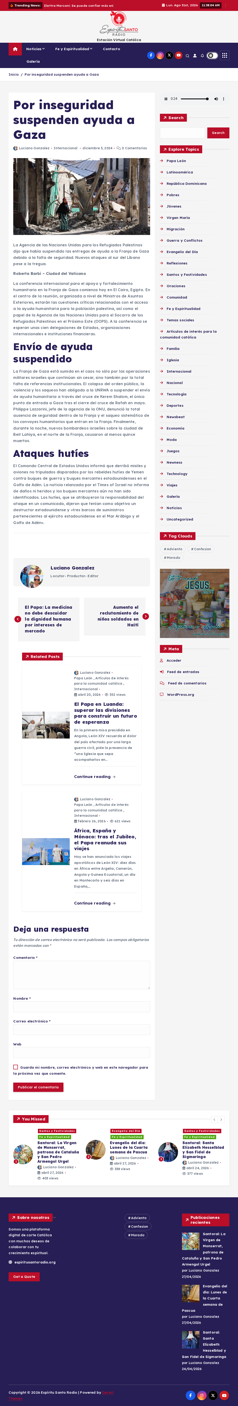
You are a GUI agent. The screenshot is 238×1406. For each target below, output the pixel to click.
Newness (174, 467)
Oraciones (176, 291)
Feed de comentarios (187, 688)
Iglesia (173, 365)
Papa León (83, 683)
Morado (173, 563)
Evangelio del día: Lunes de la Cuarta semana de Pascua (204, 1303)
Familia (173, 354)
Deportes (175, 411)
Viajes (172, 490)
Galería (33, 67)
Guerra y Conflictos (184, 246)
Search (176, 122)
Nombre (21, 1004)
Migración (176, 234)
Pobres (173, 200)
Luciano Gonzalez (34, 153)
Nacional (174, 388)
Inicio (14, 80)
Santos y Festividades (187, 280)
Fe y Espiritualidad (72, 54)
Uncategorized (180, 524)
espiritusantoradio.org (34, 1267)
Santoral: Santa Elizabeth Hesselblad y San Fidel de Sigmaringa (204, 1349)
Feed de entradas (183, 677)
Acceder (174, 666)
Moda (172, 445)
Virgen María (178, 223)
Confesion (202, 554)
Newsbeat (176, 422)
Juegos (173, 456)
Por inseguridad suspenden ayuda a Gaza (62, 80)
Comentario (25, 963)
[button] (214, 1124)
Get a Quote (24, 1282)
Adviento (174, 554)
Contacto (111, 54)
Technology (177, 479)
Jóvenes (174, 211)
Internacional (65, 153)
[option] (46, 1155)
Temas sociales (180, 325)
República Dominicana (187, 189)
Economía (175, 433)
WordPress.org (180, 700)
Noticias (33, 54)
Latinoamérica (180, 177)
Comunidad (177, 302)
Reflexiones (177, 268)
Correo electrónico (31, 1026)
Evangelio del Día (182, 257)
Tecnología (176, 399)
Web (17, 1049)
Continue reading (93, 781)
